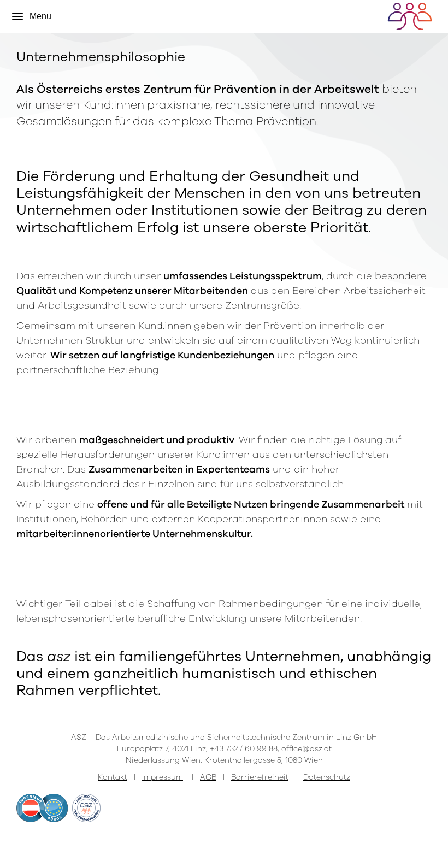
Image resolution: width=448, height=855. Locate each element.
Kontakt (112, 777)
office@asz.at (306, 749)
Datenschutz (326, 777)
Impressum (162, 777)
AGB (208, 777)
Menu (40, 16)
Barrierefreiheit (259, 777)
